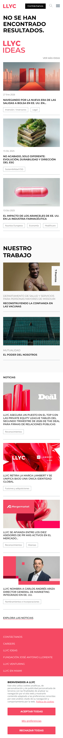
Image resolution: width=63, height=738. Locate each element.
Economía (34, 225)
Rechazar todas (31, 730)
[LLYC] (9, 6)
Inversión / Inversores (15, 109)
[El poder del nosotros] (31, 331)
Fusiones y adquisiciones (17, 488)
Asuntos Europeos (14, 225)
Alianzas (32, 545)
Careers (9, 643)
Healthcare (50, 225)
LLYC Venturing (14, 663)
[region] (31, 707)
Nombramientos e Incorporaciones (22, 601)
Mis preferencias (31, 721)
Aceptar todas (31, 711)
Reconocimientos (13, 431)
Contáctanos (35, 6)
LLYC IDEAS (10, 650)
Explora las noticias (18, 617)
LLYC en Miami (12, 670)
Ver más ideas (51, 58)
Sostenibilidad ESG (14, 169)
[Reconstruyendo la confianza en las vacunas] (31, 277)
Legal (35, 109)
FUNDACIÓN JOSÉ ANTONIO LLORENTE (28, 657)
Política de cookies (45, 701)
